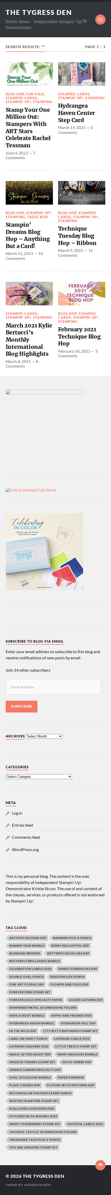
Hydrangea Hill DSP (78, 1023)
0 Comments (75, 129)
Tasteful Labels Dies (85, 1124)
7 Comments (20, 155)
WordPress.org (25, 849)
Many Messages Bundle (78, 1054)
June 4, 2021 (17, 153)
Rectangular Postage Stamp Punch (40, 1093)
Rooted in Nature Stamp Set (34, 1100)
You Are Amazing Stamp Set (33, 1147)
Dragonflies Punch (67, 976)
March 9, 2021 (70, 250)
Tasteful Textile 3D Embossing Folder (43, 1132)
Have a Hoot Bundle (27, 1015)
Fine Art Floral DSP (26, 984)
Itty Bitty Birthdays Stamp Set (70, 1031)
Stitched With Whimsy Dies (33, 1116)
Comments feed (26, 837)
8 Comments (22, 363)
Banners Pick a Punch (72, 937)
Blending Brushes (25, 953)
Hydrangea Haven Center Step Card (76, 112)
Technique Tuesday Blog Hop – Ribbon (77, 235)
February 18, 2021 (74, 351)
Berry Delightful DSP (70, 945)
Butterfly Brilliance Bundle (34, 961)
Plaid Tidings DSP (24, 1085)
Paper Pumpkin (71, 1077)
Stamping (42, 102)
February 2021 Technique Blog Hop (79, 336)
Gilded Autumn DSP (86, 999)
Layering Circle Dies (72, 1038)
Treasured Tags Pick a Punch (34, 1139)
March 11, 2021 (19, 253)
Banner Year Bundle (27, 945)
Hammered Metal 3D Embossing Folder (43, 1007)
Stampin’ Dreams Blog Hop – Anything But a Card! (28, 235)
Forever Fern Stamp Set (30, 992)
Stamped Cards (21, 98)
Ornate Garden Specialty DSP (35, 1069)
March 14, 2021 (72, 127)
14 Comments (24, 255)
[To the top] (100, 1165)
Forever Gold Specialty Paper (35, 999)
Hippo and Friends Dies (71, 1015)
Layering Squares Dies (29, 1046)
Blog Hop (15, 94)
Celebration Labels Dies (30, 968)
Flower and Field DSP (70, 984)
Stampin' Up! (18, 102)
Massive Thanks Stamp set (32, 1062)
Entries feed (22, 825)
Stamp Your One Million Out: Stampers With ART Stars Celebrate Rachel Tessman (28, 127)
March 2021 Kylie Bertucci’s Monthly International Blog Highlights (29, 340)
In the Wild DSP (22, 1031)
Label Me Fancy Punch (28, 1038)
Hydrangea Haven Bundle (31, 1023)
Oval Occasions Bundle (30, 1077)
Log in (17, 812)
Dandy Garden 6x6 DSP (77, 968)
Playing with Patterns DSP (70, 1085)
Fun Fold (35, 94)
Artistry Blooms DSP (27, 937)
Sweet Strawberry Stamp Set (34, 1124)
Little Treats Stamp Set (76, 1046)
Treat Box (37, 217)
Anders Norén (37, 1185)
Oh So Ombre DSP (76, 1062)
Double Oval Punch (26, 976)
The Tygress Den (39, 12)
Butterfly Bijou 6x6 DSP (68, 953)
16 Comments (75, 252)
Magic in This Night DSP (30, 1054)
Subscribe (21, 706)
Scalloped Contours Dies (31, 1108)
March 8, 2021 (18, 361)
